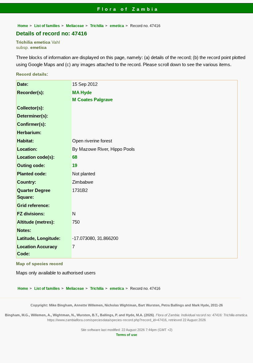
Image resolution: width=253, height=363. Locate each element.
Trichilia (97, 26)
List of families (47, 26)
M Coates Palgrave (92, 99)
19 (74, 165)
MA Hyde (82, 92)
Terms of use (126, 335)
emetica (117, 26)
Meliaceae (75, 26)
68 (74, 157)
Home (23, 26)
